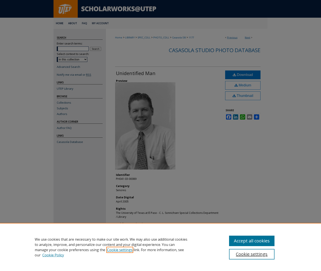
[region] (160, 247)
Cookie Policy (53, 255)
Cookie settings (120, 249)
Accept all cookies (252, 241)
